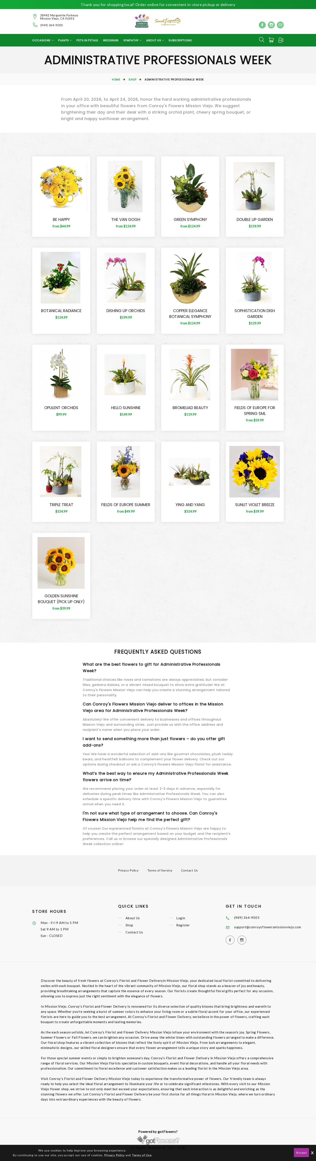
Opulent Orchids (61, 407)
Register (183, 925)
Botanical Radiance (61, 310)
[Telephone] (35, 24)
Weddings (111, 40)
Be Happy (61, 219)
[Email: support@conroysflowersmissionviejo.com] (280, 25)
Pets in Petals (87, 40)
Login (180, 918)
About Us (133, 918)
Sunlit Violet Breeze (255, 504)
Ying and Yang (190, 504)
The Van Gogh (125, 219)
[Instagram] (271, 25)
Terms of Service (159, 870)
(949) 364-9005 (51, 25)
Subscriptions (180, 40)
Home (116, 79)
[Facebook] (262, 25)
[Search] (261, 39)
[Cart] (272, 40)
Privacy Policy (128, 870)
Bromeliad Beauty (190, 407)
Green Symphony (190, 219)
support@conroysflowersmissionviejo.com (267, 927)
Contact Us (189, 870)
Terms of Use (142, 1155)
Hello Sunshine (126, 407)
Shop (133, 79)
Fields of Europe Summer (125, 504)
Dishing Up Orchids (125, 310)
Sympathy (131, 40)
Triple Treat (61, 504)
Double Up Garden (255, 219)
